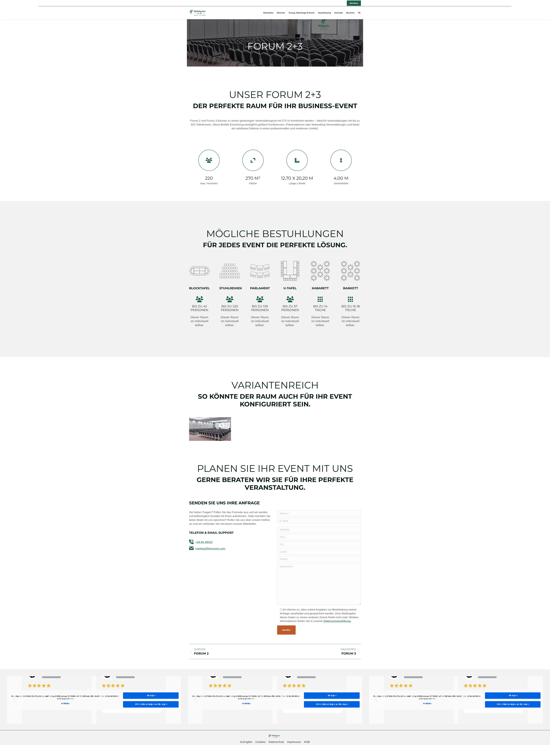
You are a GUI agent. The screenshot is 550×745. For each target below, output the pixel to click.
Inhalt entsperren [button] (151, 695)
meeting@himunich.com (210, 548)
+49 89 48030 (204, 542)
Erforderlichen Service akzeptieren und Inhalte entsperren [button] (151, 704)
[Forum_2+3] (210, 429)
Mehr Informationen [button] (65, 703)
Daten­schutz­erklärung (337, 621)
